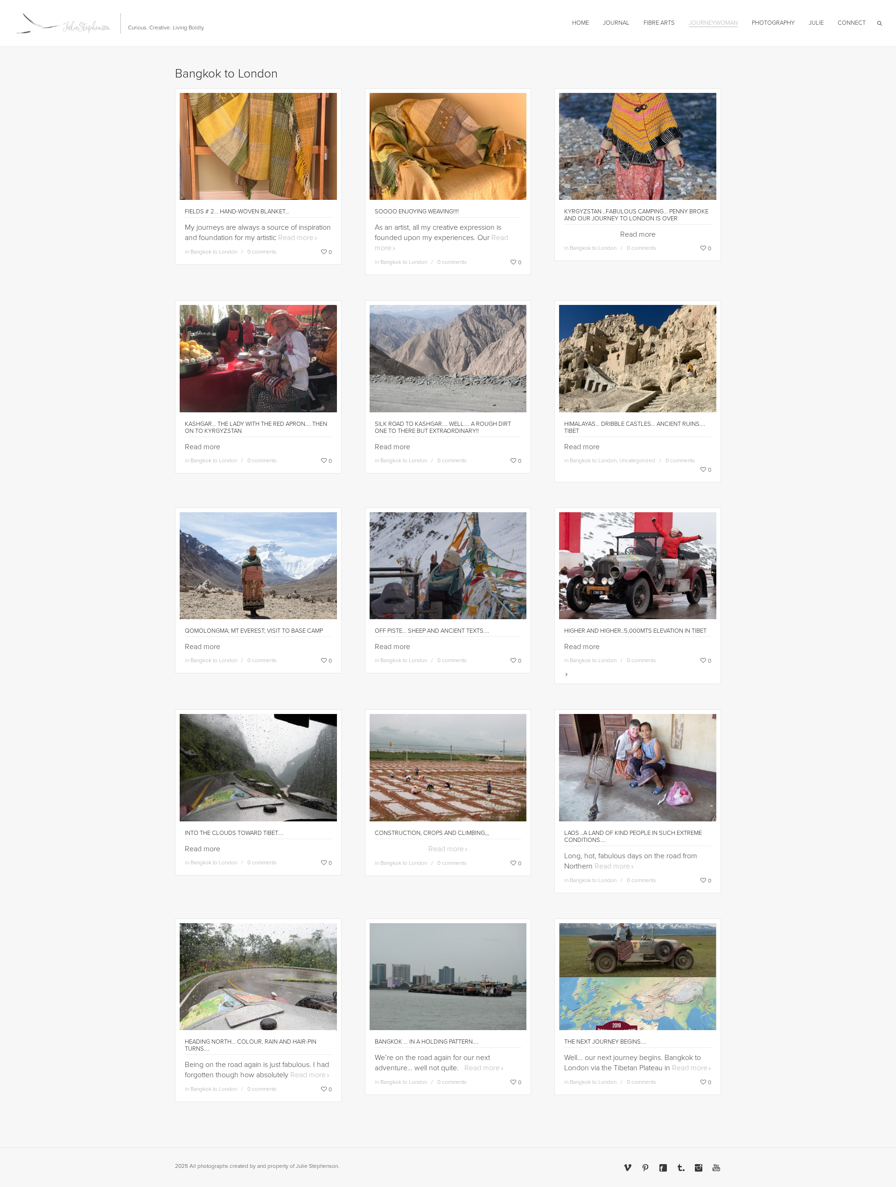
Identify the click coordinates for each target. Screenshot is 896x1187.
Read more (296, 237)
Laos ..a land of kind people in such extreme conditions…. (633, 836)
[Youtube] (716, 1168)
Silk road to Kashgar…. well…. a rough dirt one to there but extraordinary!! (443, 427)
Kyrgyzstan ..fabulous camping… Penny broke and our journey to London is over (636, 215)
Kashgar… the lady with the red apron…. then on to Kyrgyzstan (256, 427)
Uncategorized (637, 460)
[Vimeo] (627, 1168)
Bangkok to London (213, 251)
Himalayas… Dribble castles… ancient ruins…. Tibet (634, 427)
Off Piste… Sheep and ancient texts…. (432, 631)
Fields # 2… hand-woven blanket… (237, 211)
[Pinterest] (645, 1168)
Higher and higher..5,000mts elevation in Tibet (635, 631)
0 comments (262, 251)
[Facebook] (663, 1168)
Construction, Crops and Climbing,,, (432, 833)
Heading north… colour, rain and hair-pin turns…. (250, 1045)
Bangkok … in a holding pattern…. (426, 1042)
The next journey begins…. (605, 1042)
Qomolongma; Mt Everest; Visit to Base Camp (254, 631)
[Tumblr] (681, 1168)
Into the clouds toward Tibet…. (234, 833)
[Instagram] (698, 1168)
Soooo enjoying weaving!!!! (417, 211)
